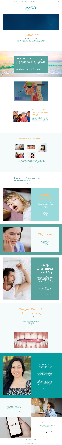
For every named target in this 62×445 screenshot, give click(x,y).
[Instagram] (58, 1)
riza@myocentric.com (46, 429)
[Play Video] (31, 91)
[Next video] (46, 91)
